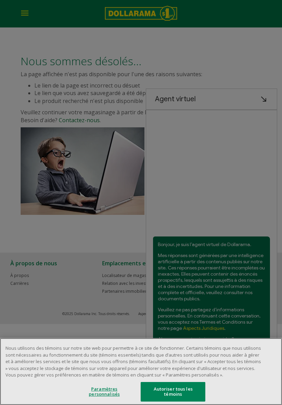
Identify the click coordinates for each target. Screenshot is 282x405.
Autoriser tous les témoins (173, 391)
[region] (141, 371)
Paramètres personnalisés (104, 391)
